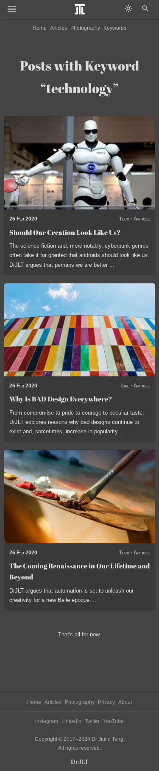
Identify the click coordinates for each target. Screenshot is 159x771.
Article (142, 219)
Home (40, 28)
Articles (58, 28)
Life (125, 386)
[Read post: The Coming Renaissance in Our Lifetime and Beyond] (79, 496)
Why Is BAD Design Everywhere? (60, 399)
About (125, 702)
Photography (85, 28)
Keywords (114, 28)
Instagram (46, 721)
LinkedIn (71, 721)
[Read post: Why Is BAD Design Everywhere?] (79, 329)
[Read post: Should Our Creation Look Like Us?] (79, 162)
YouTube (113, 721)
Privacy (106, 702)
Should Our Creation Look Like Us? (64, 232)
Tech (124, 219)
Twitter (92, 721)
